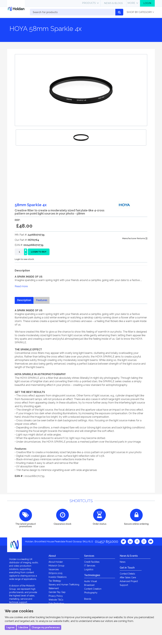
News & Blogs (113, 3)
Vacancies (54, 569)
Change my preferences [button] (46, 627)
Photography (90, 592)
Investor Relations (58, 577)
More (131, 3)
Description (24, 300)
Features (41, 300)
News (122, 562)
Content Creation (92, 589)
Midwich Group (56, 565)
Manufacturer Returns (134, 238)
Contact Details (127, 573)
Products (89, 3)
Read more (21, 286)
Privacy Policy (56, 596)
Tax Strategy (55, 581)
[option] (81, 137)
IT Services (89, 565)
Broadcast (89, 585)
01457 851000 (106, 541)
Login (147, 3)
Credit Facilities (92, 562)
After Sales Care (128, 577)
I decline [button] (23, 627)
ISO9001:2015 (55, 573)
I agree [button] (10, 627)
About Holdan (56, 562)
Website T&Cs (56, 599)
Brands (87, 599)
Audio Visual (90, 581)
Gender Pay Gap (57, 592)
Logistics (88, 569)
